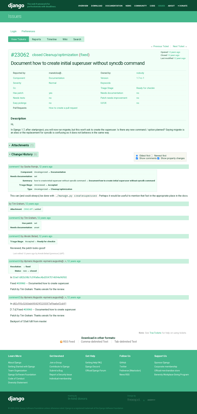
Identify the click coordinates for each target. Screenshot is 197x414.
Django (16, 6)
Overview (83, 6)
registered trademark (84, 408)
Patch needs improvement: (114, 98)
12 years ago (174, 52)
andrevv (155, 400)
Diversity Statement (18, 382)
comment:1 (14, 166)
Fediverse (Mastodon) (130, 370)
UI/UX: (104, 103)
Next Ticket (178, 46)
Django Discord (92, 366)
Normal (52, 83)
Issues (161, 6)
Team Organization (17, 370)
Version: (105, 78)
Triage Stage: (107, 88)
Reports (36, 39)
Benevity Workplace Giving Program (171, 374)
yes (50, 93)
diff (61, 253)
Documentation (114, 6)
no (138, 93)
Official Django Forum (95, 370)
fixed (84, 55)
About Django (14, 362)
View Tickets (18, 39)
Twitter (123, 366)
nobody (140, 73)
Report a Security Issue (61, 374)
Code (152, 6)
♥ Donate (182, 6)
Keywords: (106, 83)
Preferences (28, 31)
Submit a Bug (56, 370)
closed (37, 55)
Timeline (52, 39)
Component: (19, 78)
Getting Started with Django (21, 366)
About (171, 6)
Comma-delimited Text (94, 341)
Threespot (134, 400)
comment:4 (14, 261)
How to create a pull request (63, 108)
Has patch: (18, 93)
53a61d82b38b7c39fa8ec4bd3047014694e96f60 (40, 277)
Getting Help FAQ (93, 362)
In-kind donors (77, 398)
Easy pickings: (20, 103)
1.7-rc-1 (140, 78)
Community (140, 6)
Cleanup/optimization (60, 55)
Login (13, 31)
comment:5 (14, 297)
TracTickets (155, 333)
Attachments (22, 145)
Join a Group (56, 362)
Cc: (14, 88)
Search (77, 39)
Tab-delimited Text (126, 341)
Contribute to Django (60, 366)
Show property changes (173, 158)
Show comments (148, 158)
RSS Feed (69, 341)
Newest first (160, 155)
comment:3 (14, 236)
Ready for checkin (146, 88)
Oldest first (144, 155)
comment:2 (14, 217)
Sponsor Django (162, 362)
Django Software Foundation (22, 374)
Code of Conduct (16, 378)
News (128, 6)
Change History (24, 154)
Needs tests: (19, 98)
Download (96, 6)
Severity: (17, 83)
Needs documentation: (112, 93)
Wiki (65, 39)
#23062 (20, 55)
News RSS (125, 374)
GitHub (123, 362)
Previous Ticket (161, 46)
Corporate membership (165, 366)
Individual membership (61, 378)
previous (54, 253)
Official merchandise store (167, 370)
